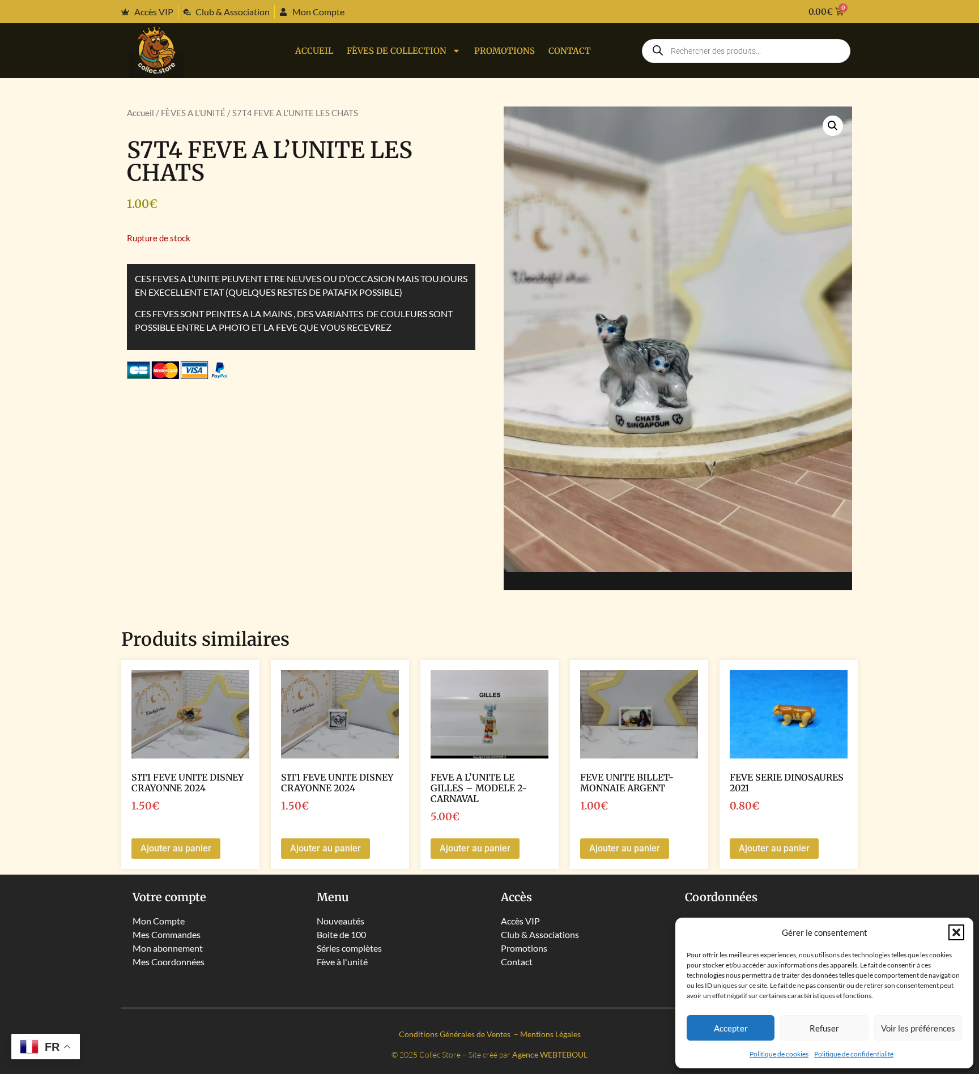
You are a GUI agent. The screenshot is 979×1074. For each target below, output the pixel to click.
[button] (956, 932)
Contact (569, 50)
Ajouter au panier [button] (176, 848)
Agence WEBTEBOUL (550, 1054)
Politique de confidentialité (853, 1054)
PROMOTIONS (504, 50)
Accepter (731, 1028)
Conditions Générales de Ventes (455, 1034)
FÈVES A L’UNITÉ (193, 113)
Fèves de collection (396, 50)
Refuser (824, 1028)
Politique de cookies (779, 1054)
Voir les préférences (918, 1028)
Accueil (314, 50)
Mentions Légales (550, 1034)
